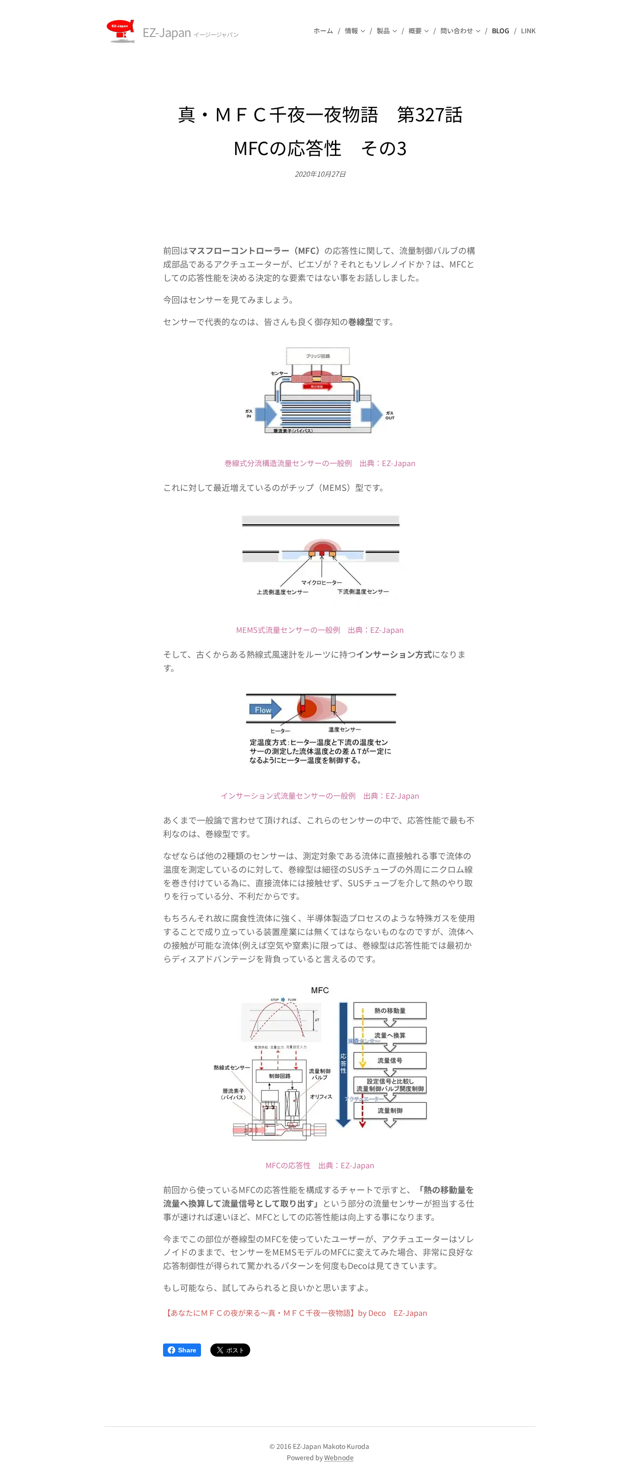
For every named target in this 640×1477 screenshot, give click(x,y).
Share (187, 1350)
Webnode (339, 1457)
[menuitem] (325, 30)
